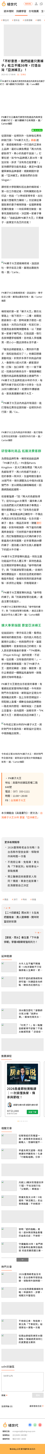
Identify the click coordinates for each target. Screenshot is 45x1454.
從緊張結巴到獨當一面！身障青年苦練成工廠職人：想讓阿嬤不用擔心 (30, 1139)
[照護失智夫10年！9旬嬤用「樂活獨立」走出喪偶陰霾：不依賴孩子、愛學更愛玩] (9, 1200)
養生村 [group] (6, 20)
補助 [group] (39, 20)
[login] (36, 3)
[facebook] (30, 1424)
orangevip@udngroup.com (23, 1431)
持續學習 (21, 11)
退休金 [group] (17, 20)
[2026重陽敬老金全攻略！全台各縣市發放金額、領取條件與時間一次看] (9, 1277)
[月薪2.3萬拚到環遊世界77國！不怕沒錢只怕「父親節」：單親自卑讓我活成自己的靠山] (9, 1186)
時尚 (25, 899)
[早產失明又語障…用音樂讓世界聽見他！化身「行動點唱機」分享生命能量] (9, 1154)
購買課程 (28, 4)
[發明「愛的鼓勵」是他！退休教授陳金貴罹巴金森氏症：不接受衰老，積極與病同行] (9, 1232)
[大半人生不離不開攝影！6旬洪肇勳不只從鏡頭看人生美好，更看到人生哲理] (9, 967)
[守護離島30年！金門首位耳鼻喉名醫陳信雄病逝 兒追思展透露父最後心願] (9, 1247)
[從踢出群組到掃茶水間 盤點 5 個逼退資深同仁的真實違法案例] (9, 1339)
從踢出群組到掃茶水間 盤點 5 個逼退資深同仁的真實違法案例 (31, 1339)
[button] (41, 3)
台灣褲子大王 (18, 800)
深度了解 (32, 1111)
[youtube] (40, 1424)
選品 (6, 899)
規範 (3, 1395)
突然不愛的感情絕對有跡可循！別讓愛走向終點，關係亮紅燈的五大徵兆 (30, 981)
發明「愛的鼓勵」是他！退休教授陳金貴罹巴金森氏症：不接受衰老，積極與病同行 (30, 1232)
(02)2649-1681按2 (19, 1435)
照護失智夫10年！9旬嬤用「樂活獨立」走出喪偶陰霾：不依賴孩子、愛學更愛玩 (30, 1200)
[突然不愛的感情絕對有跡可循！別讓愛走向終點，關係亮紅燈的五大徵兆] (9, 982)
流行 (16, 899)
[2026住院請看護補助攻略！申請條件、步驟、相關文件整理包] (9, 1292)
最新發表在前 (36, 1405)
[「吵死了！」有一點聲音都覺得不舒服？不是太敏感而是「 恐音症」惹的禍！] (9, 1028)
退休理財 (9, 11)
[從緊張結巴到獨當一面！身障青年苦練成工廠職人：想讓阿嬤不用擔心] (9, 1139)
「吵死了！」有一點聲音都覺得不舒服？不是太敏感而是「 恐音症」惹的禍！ (31, 1028)
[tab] (18, 1121)
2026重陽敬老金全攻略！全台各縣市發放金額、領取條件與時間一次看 (30, 1277)
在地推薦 (34, 11)
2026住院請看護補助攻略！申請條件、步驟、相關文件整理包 (31, 1292)
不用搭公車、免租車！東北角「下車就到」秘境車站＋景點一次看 (30, 1324)
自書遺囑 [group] (28, 20)
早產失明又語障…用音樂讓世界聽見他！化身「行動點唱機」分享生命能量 (30, 1153)
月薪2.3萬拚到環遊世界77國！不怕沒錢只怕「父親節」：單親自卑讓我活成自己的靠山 (31, 1185)
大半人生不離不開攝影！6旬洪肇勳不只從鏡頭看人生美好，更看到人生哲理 (30, 967)
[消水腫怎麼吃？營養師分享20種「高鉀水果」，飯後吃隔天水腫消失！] (9, 1014)
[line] (35, 1424)
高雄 (34, 899)
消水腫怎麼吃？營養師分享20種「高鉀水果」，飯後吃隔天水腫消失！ (30, 1013)
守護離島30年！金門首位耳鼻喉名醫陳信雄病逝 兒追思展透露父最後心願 (31, 1247)
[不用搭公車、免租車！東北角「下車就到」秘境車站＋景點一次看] (9, 1324)
